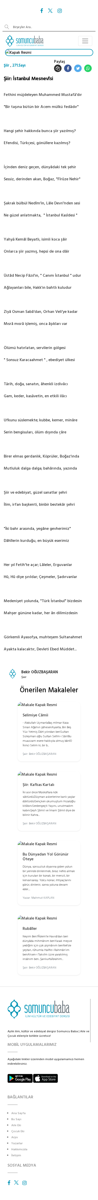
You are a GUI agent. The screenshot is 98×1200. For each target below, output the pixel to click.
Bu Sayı (16, 1119)
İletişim (16, 1155)
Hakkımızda (19, 1149)
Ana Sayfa (18, 1113)
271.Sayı (19, 65)
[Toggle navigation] (85, 41)
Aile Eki (16, 1125)
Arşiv (14, 1137)
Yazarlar (17, 1143)
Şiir (6, 65)
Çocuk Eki (17, 1131)
